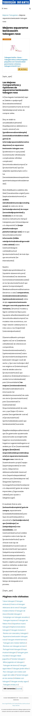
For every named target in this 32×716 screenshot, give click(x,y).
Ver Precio (24, 69)
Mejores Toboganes (10, 15)
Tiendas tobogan (17, 659)
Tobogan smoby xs (10, 685)
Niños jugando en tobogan (13, 662)
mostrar (18, 689)
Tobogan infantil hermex (16, 640)
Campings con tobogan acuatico (16, 617)
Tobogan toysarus (10, 620)
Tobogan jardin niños (20, 668)
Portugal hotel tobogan (12, 649)
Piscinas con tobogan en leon (14, 646)
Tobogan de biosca (10, 665)
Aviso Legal (5, 703)
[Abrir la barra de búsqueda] (30, 8)
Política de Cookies (13, 703)
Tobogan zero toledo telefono (14, 643)
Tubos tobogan (8, 601)
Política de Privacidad (24, 703)
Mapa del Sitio (16, 705)
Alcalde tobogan (14, 614)
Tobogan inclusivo (17, 630)
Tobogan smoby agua (19, 681)
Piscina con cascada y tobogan (15, 633)
